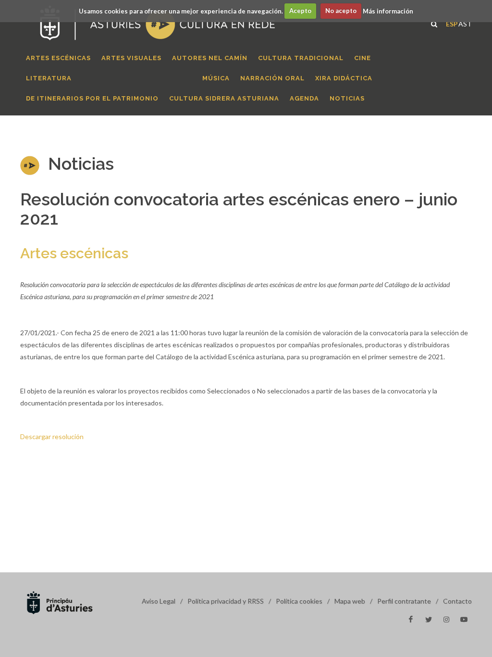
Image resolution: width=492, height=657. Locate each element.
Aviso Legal (158, 601)
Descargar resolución (52, 436)
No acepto (341, 10)
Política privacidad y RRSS (225, 601)
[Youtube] (464, 619)
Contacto (457, 601)
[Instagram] (446, 619)
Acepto (300, 10)
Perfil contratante (404, 601)
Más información (388, 10)
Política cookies (299, 601)
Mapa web (349, 601)
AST (465, 23)
